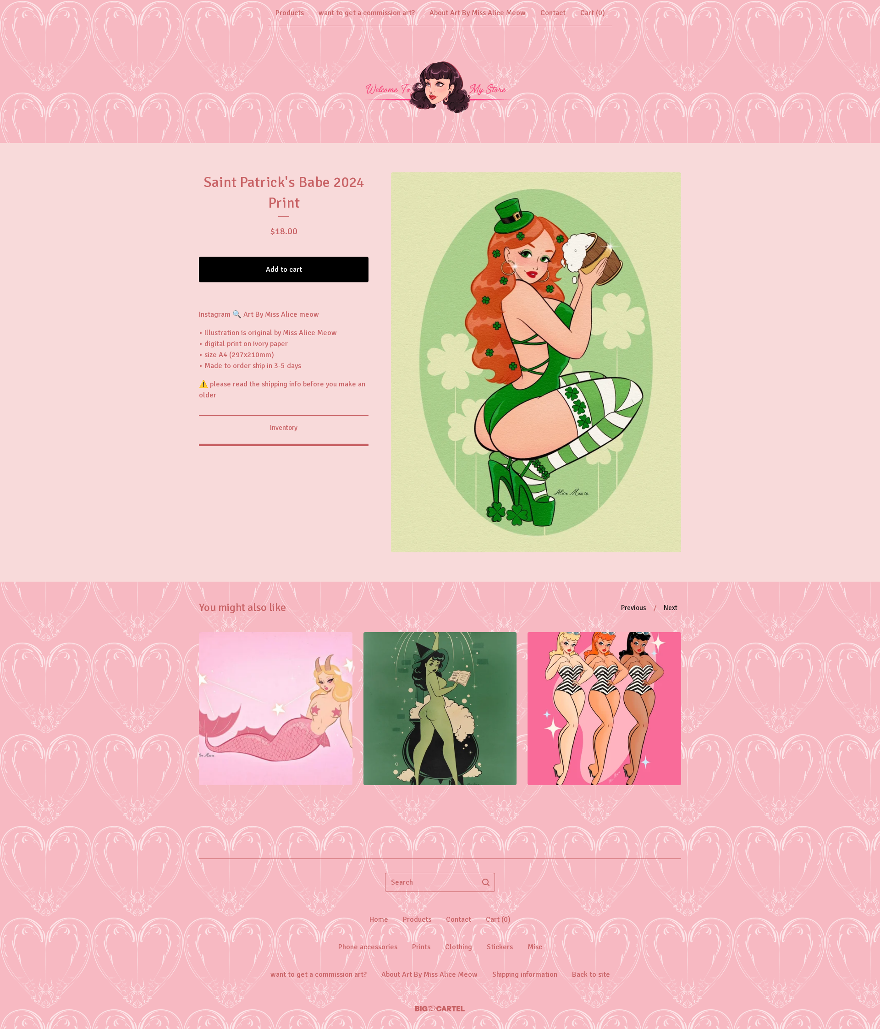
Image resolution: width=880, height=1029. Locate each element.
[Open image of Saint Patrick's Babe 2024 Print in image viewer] (536, 362)
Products (289, 12)
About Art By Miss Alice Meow (477, 12)
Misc (535, 947)
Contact (553, 12)
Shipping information (524, 974)
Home (378, 919)
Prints (421, 947)
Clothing (458, 947)
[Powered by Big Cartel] (440, 1008)
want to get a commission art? (367, 12)
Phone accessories (367, 947)
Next (670, 608)
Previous (633, 608)
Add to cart (284, 269)
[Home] (440, 84)
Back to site (591, 974)
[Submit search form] (485, 882)
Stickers (500, 947)
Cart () (592, 12)
